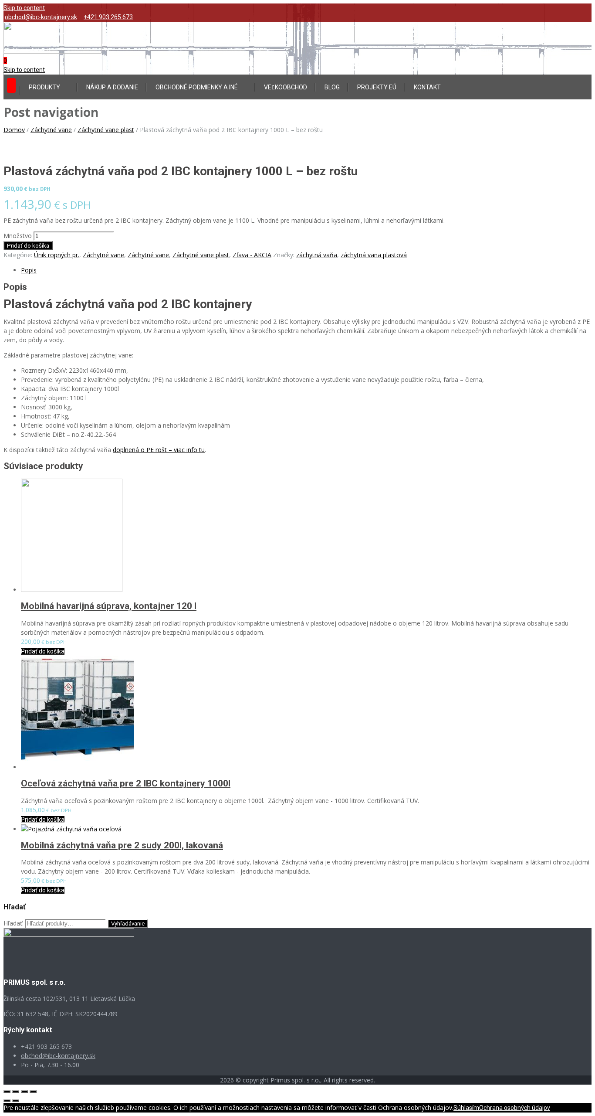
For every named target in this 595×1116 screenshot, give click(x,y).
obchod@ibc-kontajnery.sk (41, 17)
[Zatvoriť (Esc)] (6, 1091)
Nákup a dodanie (112, 87)
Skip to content (24, 7)
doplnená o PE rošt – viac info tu (159, 450)
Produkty (44, 87)
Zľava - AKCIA (252, 255)
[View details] (71, 589)
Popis (29, 270)
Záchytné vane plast (106, 130)
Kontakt (427, 87)
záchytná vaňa (316, 255)
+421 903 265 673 (108, 17)
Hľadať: (13, 923)
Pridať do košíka (28, 245)
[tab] (306, 270)
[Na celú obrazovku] (24, 1091)
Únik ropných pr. (56, 255)
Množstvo (17, 235)
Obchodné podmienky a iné (197, 87)
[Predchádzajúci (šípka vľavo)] (6, 1100)
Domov (14, 130)
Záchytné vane (51, 130)
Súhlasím (466, 1107)
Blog (332, 87)
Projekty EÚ (376, 87)
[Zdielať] (15, 1091)
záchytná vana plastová (374, 255)
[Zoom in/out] (33, 1091)
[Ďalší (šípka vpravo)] (15, 1100)
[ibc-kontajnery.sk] (52, 51)
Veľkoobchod (285, 87)
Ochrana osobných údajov (514, 1107)
